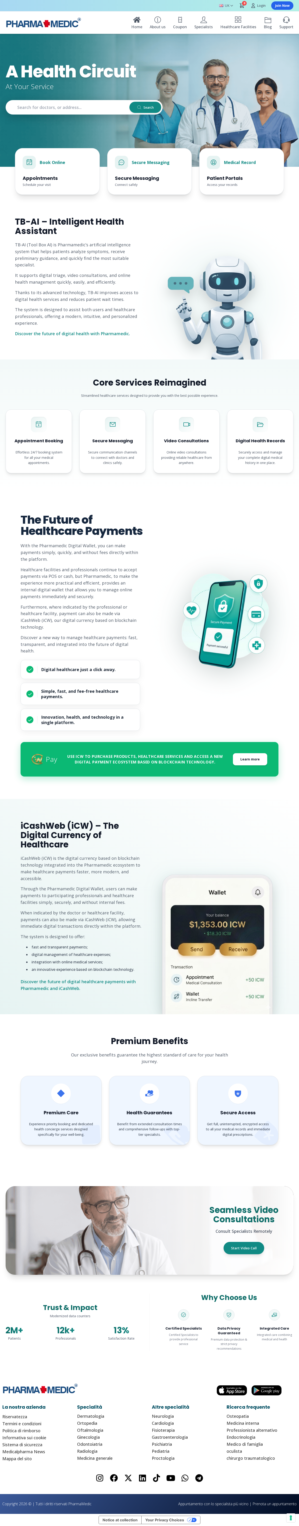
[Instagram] (100, 1478)
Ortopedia (87, 1423)
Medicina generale (95, 1458)
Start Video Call (244, 1248)
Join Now (282, 5)
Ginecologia (88, 1437)
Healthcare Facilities (238, 27)
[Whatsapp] (185, 1478)
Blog (268, 27)
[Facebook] (114, 1478)
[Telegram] (199, 1478)
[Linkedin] (142, 1478)
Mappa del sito (17, 1458)
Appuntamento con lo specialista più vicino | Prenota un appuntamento (237, 1503)
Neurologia (163, 1416)
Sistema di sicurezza (22, 1444)
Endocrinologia (241, 1437)
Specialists (203, 27)
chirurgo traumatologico (251, 1458)
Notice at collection (120, 1520)
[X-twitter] (128, 1478)
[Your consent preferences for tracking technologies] (290, 1517)
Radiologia (87, 1451)
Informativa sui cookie (24, 1437)
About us (158, 27)
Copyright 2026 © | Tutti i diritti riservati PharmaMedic (47, 1503)
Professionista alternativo (252, 1430)
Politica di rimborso (21, 1430)
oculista (234, 1451)
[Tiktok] (156, 1478)
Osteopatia (238, 1416)
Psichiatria (162, 1444)
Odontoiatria (89, 1444)
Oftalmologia (90, 1430)
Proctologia (163, 1458)
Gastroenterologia (170, 1437)
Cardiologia (163, 1423)
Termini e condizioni (21, 1423)
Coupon (180, 27)
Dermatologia (90, 1416)
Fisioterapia (163, 1430)
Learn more (250, 759)
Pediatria (160, 1451)
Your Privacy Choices (164, 1520)
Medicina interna (243, 1423)
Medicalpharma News (23, 1451)
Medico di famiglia (245, 1444)
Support (286, 27)
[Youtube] (171, 1478)
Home (136, 27)
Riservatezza (14, 1416)
